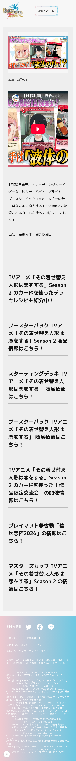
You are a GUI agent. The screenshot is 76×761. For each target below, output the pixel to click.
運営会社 (32, 638)
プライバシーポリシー (18, 645)
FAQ (39, 645)
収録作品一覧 (46, 11)
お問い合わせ (13, 638)
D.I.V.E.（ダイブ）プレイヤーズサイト (28, 651)
